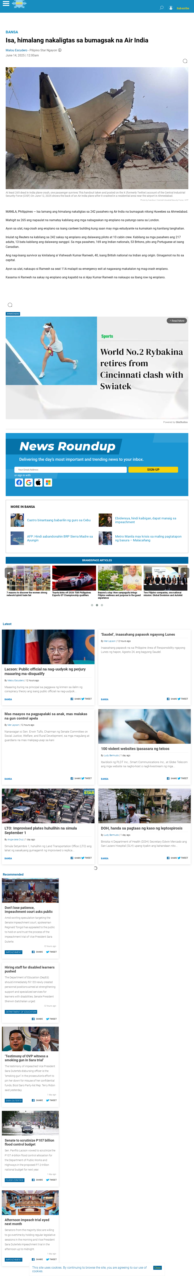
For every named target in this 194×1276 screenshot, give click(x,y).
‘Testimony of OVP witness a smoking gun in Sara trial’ (26, 1058)
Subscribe (183, 8)
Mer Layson (110, 641)
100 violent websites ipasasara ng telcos (135, 748)
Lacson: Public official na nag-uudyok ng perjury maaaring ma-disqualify (45, 671)
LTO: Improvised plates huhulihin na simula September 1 (41, 830)
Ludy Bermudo (111, 755)
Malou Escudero (16, 50)
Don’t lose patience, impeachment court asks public (29, 910)
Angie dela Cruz (15, 839)
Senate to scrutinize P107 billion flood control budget (29, 1142)
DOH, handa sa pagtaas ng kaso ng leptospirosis (141, 828)
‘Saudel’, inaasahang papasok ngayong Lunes (138, 634)
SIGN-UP (153, 469)
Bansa (12, 32)
